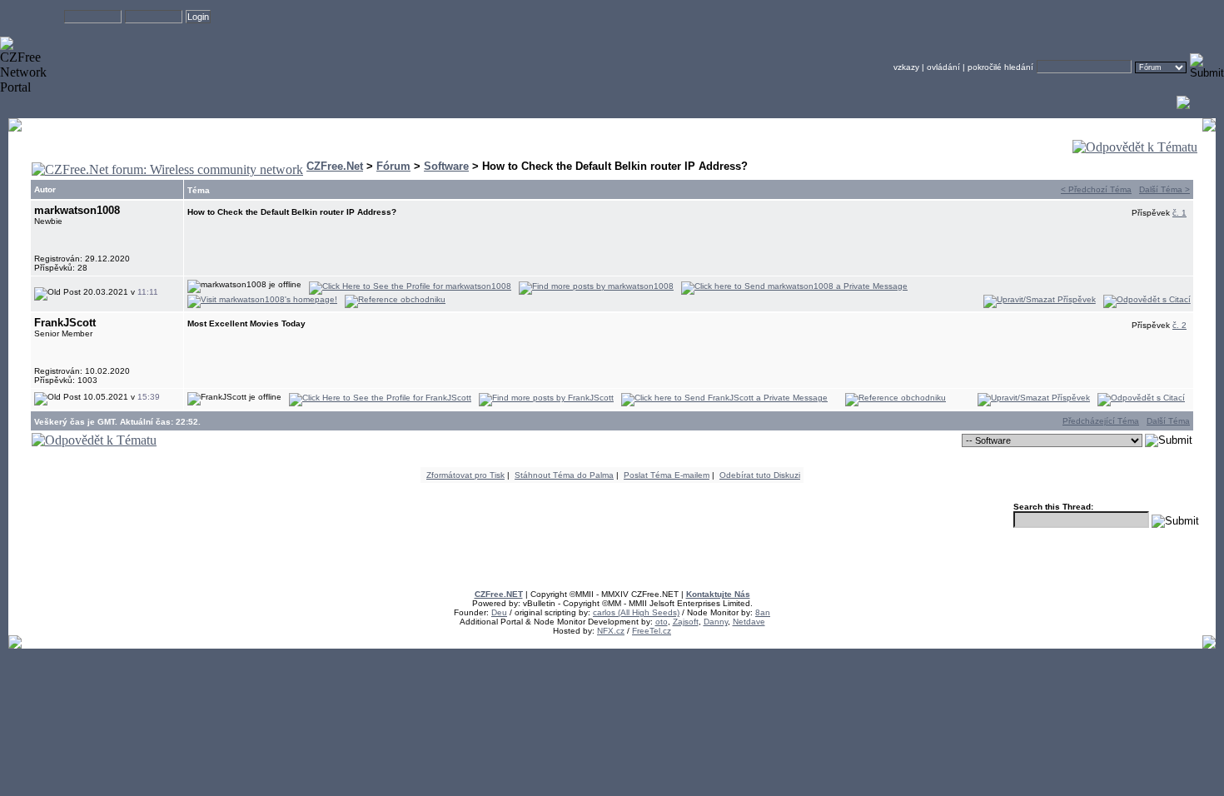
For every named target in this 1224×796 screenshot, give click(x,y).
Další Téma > (1164, 189)
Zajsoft (686, 621)
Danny (716, 621)
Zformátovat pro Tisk (465, 475)
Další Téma (1168, 420)
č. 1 (1179, 212)
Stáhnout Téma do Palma (564, 475)
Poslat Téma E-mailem (666, 475)
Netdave (749, 621)
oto (661, 621)
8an (762, 612)
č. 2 (1179, 325)
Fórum (393, 166)
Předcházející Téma (1100, 420)
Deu (499, 612)
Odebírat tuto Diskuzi (759, 475)
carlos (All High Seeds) (636, 612)
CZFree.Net (334, 166)
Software (446, 166)
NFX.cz (610, 630)
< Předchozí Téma (1096, 189)
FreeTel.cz (651, 630)
